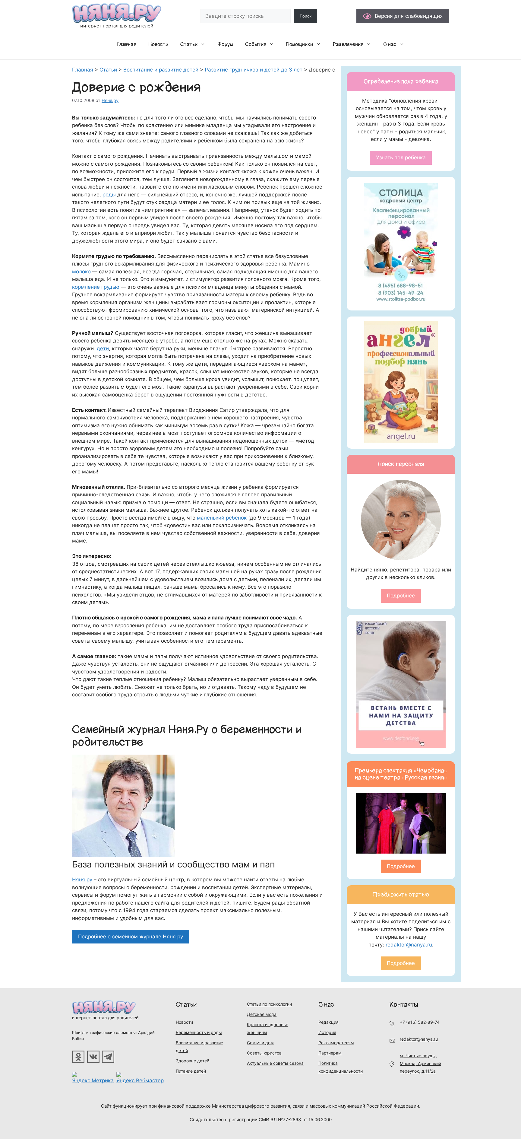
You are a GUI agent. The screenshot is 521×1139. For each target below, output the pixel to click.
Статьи (188, 44)
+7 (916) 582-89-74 (420, 1022)
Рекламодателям (336, 1042)
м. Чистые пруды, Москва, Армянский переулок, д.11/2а (420, 1063)
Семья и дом (260, 1042)
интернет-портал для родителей (105, 1017)
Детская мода (261, 1014)
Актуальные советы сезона (275, 1063)
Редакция (328, 1022)
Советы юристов (264, 1052)
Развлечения (348, 44)
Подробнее (401, 596)
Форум (225, 44)
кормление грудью (95, 287)
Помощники (299, 44)
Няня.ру (82, 880)
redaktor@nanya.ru (409, 945)
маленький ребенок (222, 518)
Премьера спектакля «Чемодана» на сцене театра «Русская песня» (401, 774)
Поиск (305, 16)
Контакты (404, 1004)
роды (109, 195)
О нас (389, 44)
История (327, 1032)
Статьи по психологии (269, 1004)
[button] (204, 44)
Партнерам (330, 1052)
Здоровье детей (192, 1060)
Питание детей (191, 1071)
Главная (126, 44)
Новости (158, 44)
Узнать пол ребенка (401, 157)
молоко (81, 272)
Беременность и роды (199, 1032)
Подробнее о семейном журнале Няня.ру (130, 937)
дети (103, 348)
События (255, 44)
